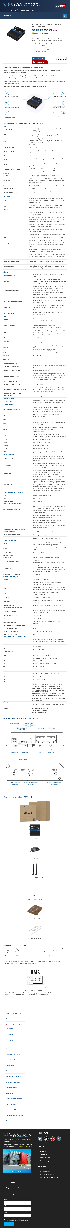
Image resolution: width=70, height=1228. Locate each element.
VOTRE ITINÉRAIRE (17, 1171)
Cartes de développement (14, 1098)
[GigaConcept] (21, 3)
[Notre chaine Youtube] (52, 1138)
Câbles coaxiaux (11, 1104)
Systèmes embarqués (13, 1082)
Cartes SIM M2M (11, 1065)
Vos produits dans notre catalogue (16, 1188)
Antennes (9, 1019)
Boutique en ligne (45, 1161)
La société (14, 10)
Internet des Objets (12, 1060)
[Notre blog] (61, 6)
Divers (8, 1121)
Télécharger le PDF (41, 62)
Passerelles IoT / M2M (13, 1054)
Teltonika (10, 1028)
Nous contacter (27, 10)
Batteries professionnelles (14, 1115)
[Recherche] (65, 16)
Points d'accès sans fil (13, 1049)
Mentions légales (45, 1171)
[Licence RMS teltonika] (35, 977)
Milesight (10, 1034)
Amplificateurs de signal (13, 1076)
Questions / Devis (38, 58)
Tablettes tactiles (11, 1087)
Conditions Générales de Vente (49, 1177)
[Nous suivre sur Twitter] (46, 1138)
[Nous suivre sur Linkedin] (40, 1139)
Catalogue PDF (44, 1151)
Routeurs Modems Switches (15, 1025)
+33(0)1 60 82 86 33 (12, 1146)
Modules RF (10, 1093)
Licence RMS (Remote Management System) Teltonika (35, 987)
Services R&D (44, 1154)
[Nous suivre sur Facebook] (59, 1138)
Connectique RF (11, 1110)
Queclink (10, 1040)
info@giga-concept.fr (25, 1146)
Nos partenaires (45, 1157)
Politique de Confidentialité (48, 1174)
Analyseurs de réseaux (13, 1071)
